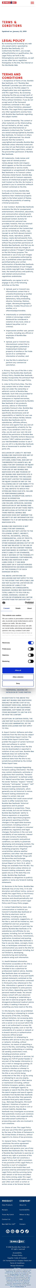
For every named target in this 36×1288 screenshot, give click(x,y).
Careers (23, 1224)
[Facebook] (8, 1231)
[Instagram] (17, 1231)
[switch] (31, 649)
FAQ (21, 1219)
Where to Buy (25, 1214)
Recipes (5, 1210)
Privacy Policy (14, 1274)
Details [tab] (18, 608)
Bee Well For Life (8, 1224)
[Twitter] (22, 1231)
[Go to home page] (17, 1241)
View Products (7, 1205)
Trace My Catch (8, 1214)
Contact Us (6, 1219)
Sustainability (25, 1210)
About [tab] (29, 608)
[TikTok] (27, 1231)
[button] (32, 3)
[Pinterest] (12, 1231)
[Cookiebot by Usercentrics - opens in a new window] (25, 603)
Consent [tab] (7, 608)
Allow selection (18, 677)
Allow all (18, 670)
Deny (18, 683)
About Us (23, 1205)
